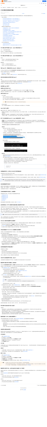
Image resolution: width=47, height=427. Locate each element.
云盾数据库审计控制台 (6, 267)
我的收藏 (44, 13)
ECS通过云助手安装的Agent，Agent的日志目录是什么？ (11, 19)
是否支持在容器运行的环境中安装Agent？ (9, 22)
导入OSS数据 (28, 364)
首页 (1, 7)
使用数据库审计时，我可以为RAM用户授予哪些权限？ (11, 27)
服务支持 (16, 7)
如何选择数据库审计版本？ (7, 29)
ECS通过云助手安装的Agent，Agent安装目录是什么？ (11, 18)
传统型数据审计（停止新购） (10, 7)
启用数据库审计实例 (5, 195)
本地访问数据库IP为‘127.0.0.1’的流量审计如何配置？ (11, 34)
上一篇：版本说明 (3, 385)
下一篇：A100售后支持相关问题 (41, 385)
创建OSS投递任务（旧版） (26, 360)
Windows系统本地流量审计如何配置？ (9, 33)
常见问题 (19, 7)
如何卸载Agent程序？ (6, 23)
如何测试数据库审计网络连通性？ (8, 35)
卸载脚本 (4, 73)
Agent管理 (4, 225)
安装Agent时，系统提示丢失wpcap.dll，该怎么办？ (11, 21)
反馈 (25, 389)
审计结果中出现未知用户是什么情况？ (8, 39)
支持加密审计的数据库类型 (20, 318)
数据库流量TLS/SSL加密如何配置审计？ (9, 40)
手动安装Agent (14, 74)
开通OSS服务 (25, 351)
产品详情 (23, 13)
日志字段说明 (16, 377)
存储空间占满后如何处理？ (7, 43)
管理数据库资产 (4, 198)
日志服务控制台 (5, 372)
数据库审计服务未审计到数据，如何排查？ (9, 38)
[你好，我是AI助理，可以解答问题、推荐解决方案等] (42, 3)
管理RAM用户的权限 (42, 177)
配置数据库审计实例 (5, 196)
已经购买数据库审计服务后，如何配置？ (9, 30)
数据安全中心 (4, 7)
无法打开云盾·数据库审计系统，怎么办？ (9, 36)
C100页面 (5, 274)
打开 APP (44, 1)
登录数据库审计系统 (5, 197)
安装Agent (29, 81)
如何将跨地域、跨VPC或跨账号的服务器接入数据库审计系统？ (12, 31)
